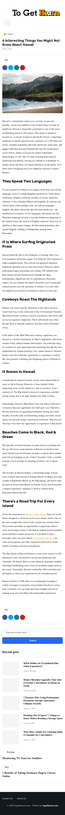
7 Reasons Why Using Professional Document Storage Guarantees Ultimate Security (41, 700)
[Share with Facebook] (4, 67)
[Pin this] (22, 67)
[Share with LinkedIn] (16, 67)
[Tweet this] (10, 67)
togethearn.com (50, 805)
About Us (21, 798)
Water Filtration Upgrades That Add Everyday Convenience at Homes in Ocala (42, 682)
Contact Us (7, 798)
